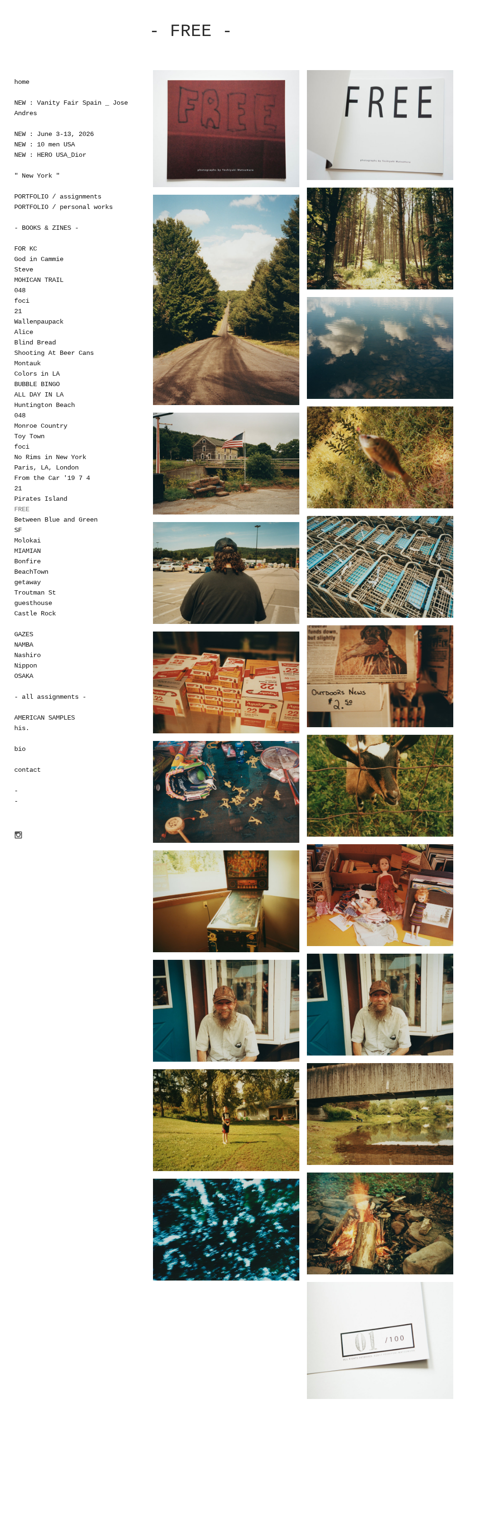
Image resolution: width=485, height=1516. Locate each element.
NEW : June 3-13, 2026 (54, 134)
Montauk (27, 363)
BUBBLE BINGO (37, 384)
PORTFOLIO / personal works (63, 207)
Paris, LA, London (46, 467)
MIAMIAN (27, 551)
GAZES (23, 634)
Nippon (25, 665)
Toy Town (29, 436)
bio (20, 749)
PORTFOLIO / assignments (57, 196)
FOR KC (25, 249)
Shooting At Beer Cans (54, 353)
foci (21, 301)
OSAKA (23, 676)
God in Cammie (38, 259)
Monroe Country (40, 426)
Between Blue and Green (56, 519)
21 (18, 311)
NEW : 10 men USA (44, 144)
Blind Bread (35, 342)
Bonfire (27, 561)
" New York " (37, 176)
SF (18, 530)
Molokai (27, 540)
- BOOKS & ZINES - (46, 228)
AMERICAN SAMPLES (44, 718)
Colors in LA (37, 374)
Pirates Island (40, 499)
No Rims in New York (50, 457)
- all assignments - (50, 697)
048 (20, 290)
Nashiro (27, 655)
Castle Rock (35, 613)
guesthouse (33, 603)
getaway (27, 582)
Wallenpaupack (38, 321)
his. (21, 728)
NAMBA (23, 645)
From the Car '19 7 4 (52, 478)
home (21, 82)
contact (27, 770)
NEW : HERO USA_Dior (50, 155)
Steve (23, 269)
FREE (21, 509)
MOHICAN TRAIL (38, 280)
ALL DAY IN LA (38, 394)
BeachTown (31, 572)
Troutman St (35, 592)
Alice (23, 332)
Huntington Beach (44, 405)
